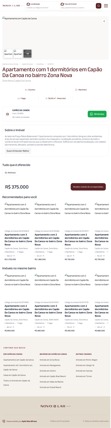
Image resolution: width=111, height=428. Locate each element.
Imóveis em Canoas (84, 371)
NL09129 (50, 64)
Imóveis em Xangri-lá (85, 365)
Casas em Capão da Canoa (14, 375)
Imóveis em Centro (48, 371)
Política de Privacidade (60, 421)
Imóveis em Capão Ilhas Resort (53, 376)
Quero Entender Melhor (18, 151)
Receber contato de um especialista (88, 187)
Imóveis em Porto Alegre (86, 360)
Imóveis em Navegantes (50, 365)
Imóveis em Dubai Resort (50, 387)
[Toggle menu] (106, 6)
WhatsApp (99, 114)
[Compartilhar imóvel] (104, 21)
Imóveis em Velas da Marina (51, 382)
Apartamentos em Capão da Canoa (18, 360)
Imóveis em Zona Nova (49, 360)
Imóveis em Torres (84, 376)
